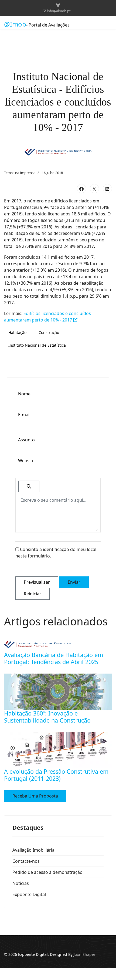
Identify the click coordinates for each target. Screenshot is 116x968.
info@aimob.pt (59, 11)
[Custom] (58, 5)
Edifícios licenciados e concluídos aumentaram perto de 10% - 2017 (47, 316)
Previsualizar (37, 582)
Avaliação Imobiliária (33, 850)
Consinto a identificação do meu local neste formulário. (55, 552)
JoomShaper (84, 954)
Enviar (74, 582)
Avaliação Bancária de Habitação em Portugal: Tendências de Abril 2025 (53, 658)
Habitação (17, 332)
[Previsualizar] (28, 486)
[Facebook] (81, 188)
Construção (49, 332)
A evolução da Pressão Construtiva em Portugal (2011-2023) (56, 774)
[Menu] (108, 24)
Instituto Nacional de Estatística (37, 345)
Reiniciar (32, 594)
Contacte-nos (26, 861)
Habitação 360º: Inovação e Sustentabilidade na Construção (47, 716)
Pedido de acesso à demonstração (47, 872)
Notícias (20, 883)
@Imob (15, 24)
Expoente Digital (29, 894)
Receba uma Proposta (35, 796)
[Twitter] (94, 188)
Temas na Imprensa (19, 172)
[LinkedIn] (107, 188)
